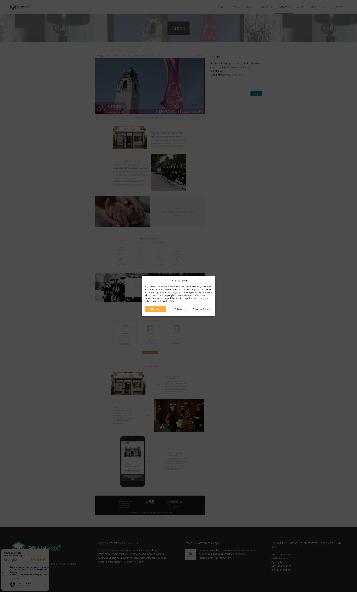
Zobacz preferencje (201, 309)
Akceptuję (155, 309)
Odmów (178, 309)
